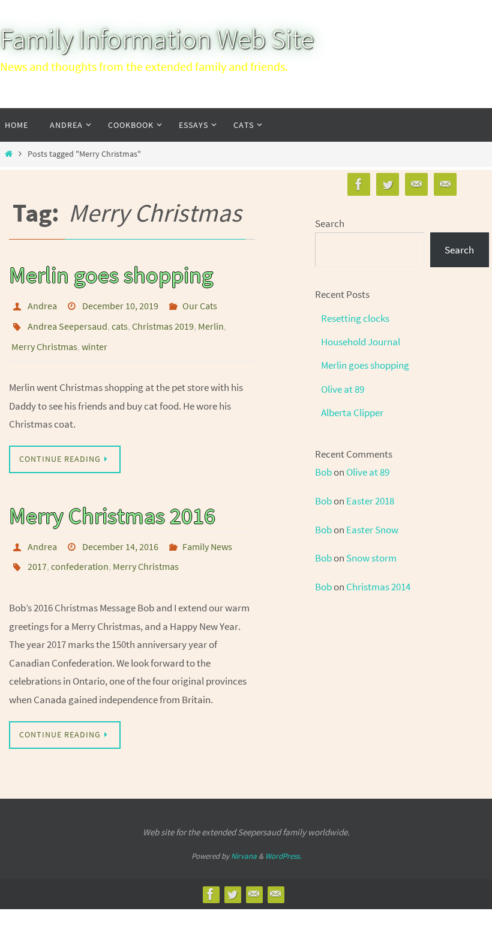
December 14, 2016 (120, 535)
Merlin (211, 321)
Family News (207, 535)
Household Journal (360, 341)
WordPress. (283, 839)
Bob (323, 472)
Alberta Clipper (352, 412)
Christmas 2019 (163, 321)
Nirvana (244, 839)
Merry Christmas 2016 (112, 505)
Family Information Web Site (157, 39)
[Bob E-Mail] (445, 184)
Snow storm (371, 557)
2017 (37, 552)
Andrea (42, 304)
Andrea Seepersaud (67, 321)
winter (94, 338)
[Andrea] (387, 184)
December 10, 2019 (120, 304)
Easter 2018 (370, 500)
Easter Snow (372, 529)
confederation (80, 552)
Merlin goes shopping (111, 274)
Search (329, 223)
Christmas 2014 (378, 586)
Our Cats (199, 304)
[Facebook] (358, 184)
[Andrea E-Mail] (416, 184)
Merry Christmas (44, 338)
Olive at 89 (342, 389)
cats (120, 321)
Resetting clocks (355, 318)
